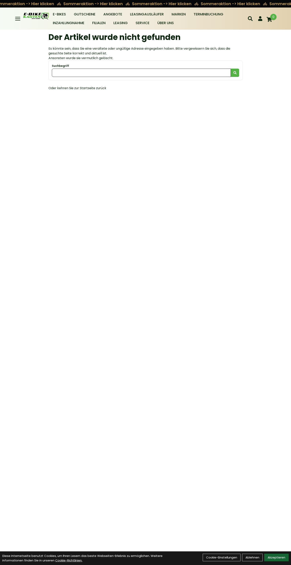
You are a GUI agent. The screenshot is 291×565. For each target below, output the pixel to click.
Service (142, 22)
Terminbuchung (208, 14)
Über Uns (165, 22)
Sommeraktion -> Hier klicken (93, 4)
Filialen (99, 22)
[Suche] (250, 18)
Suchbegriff (60, 66)
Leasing (120, 22)
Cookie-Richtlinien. (68, 560)
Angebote (112, 14)
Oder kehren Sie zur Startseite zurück (77, 88)
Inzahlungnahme (68, 22)
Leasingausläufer (147, 14)
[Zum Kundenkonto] (260, 18)
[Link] (18, 19)
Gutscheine (84, 14)
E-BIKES (59, 14)
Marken (179, 14)
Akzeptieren (276, 557)
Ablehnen (252, 557)
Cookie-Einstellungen (221, 557)
